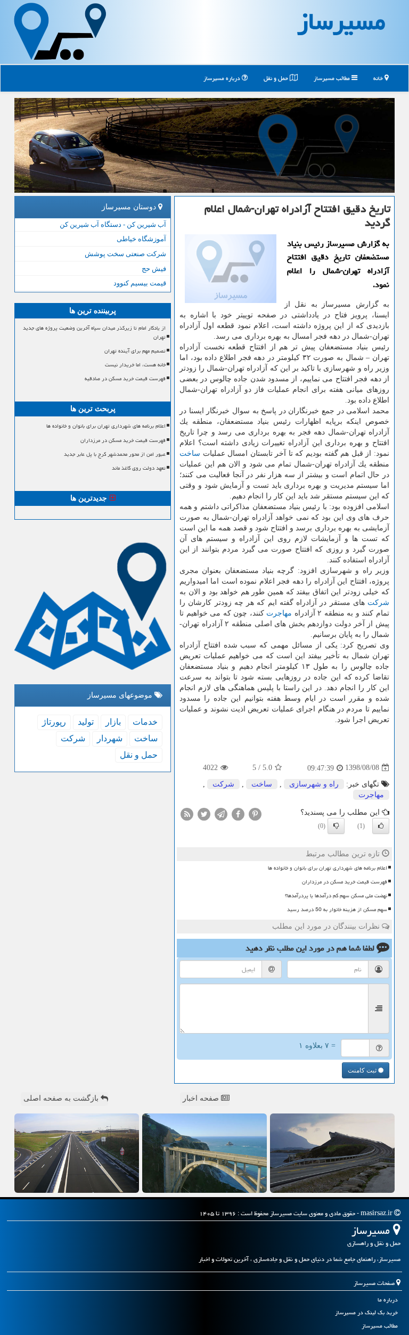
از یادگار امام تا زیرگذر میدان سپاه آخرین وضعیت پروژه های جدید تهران (94, 332)
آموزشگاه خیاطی (141, 239)
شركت (378, 603)
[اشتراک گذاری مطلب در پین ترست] (255, 813)
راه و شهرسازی (314, 784)
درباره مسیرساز (222, 78)
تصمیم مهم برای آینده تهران (135, 351)
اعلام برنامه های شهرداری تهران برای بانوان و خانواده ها (327, 868)
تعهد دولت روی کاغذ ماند (139, 468)
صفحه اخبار (202, 1098)
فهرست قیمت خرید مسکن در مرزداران (344, 882)
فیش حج (154, 269)
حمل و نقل (277, 78)
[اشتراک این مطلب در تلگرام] (221, 813)
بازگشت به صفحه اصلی (62, 1098)
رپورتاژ (54, 721)
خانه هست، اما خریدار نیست (135, 364)
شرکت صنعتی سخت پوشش (125, 254)
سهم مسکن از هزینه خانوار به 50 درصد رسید (337, 909)
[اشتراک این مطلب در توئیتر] (204, 813)
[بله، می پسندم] (380, 826)
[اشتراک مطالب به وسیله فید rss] (186, 813)
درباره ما (388, 1299)
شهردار (109, 738)
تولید (86, 721)
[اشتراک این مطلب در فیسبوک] (238, 813)
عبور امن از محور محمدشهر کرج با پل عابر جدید (115, 454)
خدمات (145, 721)
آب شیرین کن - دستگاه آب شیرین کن (113, 224)
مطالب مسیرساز (332, 78)
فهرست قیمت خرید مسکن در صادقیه (125, 378)
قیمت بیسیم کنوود (139, 283)
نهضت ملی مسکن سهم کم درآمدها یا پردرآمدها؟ (336, 895)
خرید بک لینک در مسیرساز (366, 1312)
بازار (113, 721)
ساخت (189, 453)
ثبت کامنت (363, 1070)
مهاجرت (279, 613)
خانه (379, 78)
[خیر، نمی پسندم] (336, 826)
